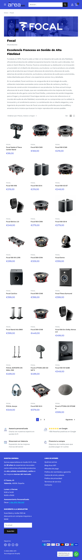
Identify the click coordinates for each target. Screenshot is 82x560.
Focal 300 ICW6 (37, 293)
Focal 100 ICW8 (37, 222)
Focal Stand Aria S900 (14, 330)
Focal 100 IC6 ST (61, 186)
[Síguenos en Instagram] (9, 544)
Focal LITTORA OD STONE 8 (65, 407)
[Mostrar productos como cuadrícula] (71, 116)
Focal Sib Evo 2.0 (12, 222)
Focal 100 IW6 (11, 186)
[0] (76, 4)
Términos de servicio (52, 482)
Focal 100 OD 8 (61, 222)
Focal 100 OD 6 (36, 186)
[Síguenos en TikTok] (16, 544)
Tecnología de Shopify (12, 553)
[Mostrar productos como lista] (74, 116)
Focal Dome (60, 258)
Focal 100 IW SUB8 (62, 368)
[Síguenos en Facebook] (5, 544)
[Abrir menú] (5, 4)
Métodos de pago (51, 469)
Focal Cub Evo (11, 293)
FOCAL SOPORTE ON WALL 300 (14, 369)
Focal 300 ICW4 (37, 258)
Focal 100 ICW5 (36, 147)
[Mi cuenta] (72, 5)
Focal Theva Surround (63, 293)
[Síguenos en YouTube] (13, 544)
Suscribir (10, 531)
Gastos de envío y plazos (54, 475)
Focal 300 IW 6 (36, 406)
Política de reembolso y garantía (57, 472)
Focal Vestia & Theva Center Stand (14, 148)
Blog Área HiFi (50, 465)
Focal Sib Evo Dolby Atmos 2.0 (65, 331)
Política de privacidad (53, 478)
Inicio (6, 13)
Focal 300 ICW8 (37, 330)
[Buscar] (65, 4)
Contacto (48, 485)
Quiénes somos (50, 462)
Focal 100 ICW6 (61, 147)
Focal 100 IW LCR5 (13, 258)
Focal (12, 13)
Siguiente (69, 420)
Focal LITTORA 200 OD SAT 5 (39, 369)
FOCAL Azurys (11, 406)
